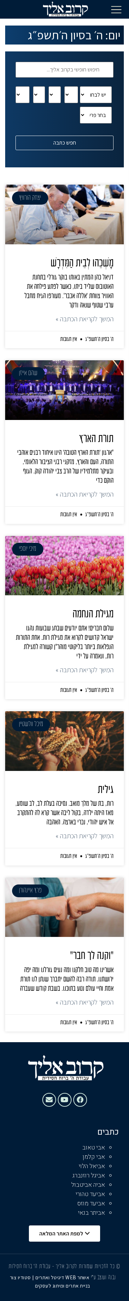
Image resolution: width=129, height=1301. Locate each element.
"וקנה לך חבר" (92, 956)
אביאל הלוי (92, 1166)
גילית (106, 790)
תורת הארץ (96, 439)
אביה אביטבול (88, 1185)
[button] (116, 9)
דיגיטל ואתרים (50, 1277)
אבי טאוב (93, 1147)
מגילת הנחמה (93, 614)
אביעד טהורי (90, 1194)
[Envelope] (49, 1100)
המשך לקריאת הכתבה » (85, 318)
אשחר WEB (77, 1277)
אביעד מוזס (91, 1203)
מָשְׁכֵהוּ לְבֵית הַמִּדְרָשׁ (82, 263)
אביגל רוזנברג (88, 1175)
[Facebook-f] (80, 1100)
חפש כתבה (64, 142)
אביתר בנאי (91, 1212)
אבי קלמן (94, 1157)
